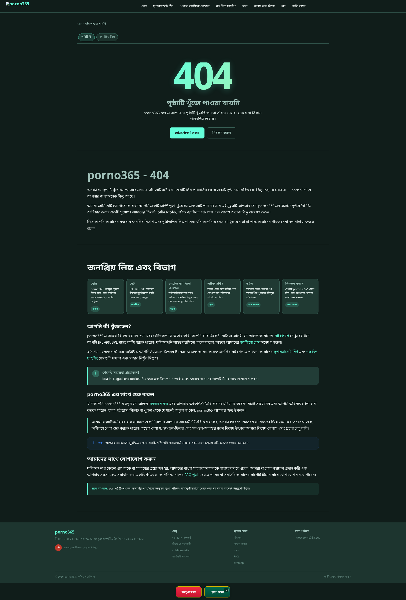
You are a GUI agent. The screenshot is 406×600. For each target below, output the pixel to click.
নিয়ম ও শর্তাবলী (181, 544)
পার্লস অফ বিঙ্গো (264, 6)
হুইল (244, 6)
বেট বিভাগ (281, 336)
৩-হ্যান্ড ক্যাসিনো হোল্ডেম (195, 6)
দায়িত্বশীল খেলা (181, 557)
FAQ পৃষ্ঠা (191, 475)
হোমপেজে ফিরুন (187, 133)
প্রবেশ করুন (240, 544)
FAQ (236, 557)
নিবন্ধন (237, 538)
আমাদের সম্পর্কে (181, 538)
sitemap (239, 563)
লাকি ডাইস (299, 6)
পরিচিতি (86, 37)
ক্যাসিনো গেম (250, 342)
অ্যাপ (236, 550)
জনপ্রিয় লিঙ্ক (107, 37)
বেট (283, 6)
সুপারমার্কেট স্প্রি (163, 6)
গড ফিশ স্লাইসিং (226, 6)
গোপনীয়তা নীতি (181, 550)
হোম (144, 6)
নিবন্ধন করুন (221, 133)
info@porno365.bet (307, 538)
